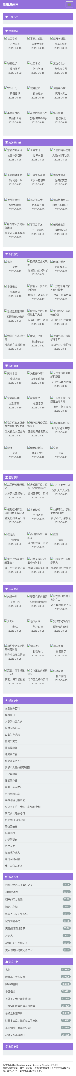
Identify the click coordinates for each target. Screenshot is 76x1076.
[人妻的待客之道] (60, 149)
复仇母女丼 (61, 68)
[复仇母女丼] (58, 63)
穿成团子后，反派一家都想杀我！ (23, 806)
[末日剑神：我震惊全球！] (61, 312)
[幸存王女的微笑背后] (38, 672)
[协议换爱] (56, 112)
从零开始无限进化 (15, 493)
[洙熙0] (9, 621)
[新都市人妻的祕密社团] (15, 225)
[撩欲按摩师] (12, 199)
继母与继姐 (61, 44)
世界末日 (38, 155)
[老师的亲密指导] (37, 112)
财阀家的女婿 (12, 859)
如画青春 (61, 651)
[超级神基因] (58, 261)
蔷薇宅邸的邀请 (38, 601)
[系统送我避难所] (14, 311)
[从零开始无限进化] (15, 486)
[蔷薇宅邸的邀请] (37, 596)
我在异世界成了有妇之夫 (19, 884)
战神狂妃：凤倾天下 (16, 943)
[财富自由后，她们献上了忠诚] (38, 312)
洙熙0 (15, 626)
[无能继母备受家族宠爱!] (38, 424)
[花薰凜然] (33, 397)
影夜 (15, 453)
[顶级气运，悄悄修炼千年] (61, 337)
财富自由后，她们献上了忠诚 (21, 1020)
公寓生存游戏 (38, 180)
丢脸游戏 (38, 515)
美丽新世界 (15, 118)
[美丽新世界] (12, 112)
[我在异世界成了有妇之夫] (61, 597)
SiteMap (46, 1064)
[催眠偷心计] (58, 224)
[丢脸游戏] (33, 509)
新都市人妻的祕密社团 (17, 767)
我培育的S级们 (61, 626)
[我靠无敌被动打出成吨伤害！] (38, 560)
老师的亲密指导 (38, 118)
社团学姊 (15, 44)
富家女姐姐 (38, 44)
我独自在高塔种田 (15, 344)
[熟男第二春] (35, 199)
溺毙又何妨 (11, 906)
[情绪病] (9, 534)
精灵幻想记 (38, 453)
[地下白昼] (33, 621)
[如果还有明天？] (60, 199)
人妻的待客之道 (61, 155)
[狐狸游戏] (56, 670)
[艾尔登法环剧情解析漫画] (61, 374)
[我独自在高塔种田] (15, 337)
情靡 (61, 539)
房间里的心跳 (12, 793)
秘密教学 (15, 68)
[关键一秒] (10, 596)
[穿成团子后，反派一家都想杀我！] (38, 486)
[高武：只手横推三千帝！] (15, 672)
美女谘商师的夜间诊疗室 (19, 950)
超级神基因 (61, 267)
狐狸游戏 (61, 676)
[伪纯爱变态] (58, 174)
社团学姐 (38, 68)
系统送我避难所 (15, 316)
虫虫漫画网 (11, 4)
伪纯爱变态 (61, 180)
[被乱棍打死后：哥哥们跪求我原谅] (15, 510)
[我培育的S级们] (60, 621)
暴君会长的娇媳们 (15, 813)
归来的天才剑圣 (14, 899)
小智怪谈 (15, 291)
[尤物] (8, 261)
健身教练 (38, 93)
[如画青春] (56, 645)
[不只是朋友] (35, 224)
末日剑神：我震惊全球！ (19, 1027)
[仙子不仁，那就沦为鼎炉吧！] (61, 510)
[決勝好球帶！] (36, 373)
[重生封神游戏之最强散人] (15, 560)
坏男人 (9, 935)
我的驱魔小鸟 (12, 921)
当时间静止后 (15, 180)
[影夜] (8, 447)
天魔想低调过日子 (15, 928)
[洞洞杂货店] (58, 87)
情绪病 (15, 539)
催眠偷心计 (61, 229)
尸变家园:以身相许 (15, 819)
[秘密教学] (10, 63)
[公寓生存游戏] (36, 174)
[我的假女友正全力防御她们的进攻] (15, 424)
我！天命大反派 (61, 490)
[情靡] (54, 534)
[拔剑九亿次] (35, 335)
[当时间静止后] (13, 174)
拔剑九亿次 (38, 341)
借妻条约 (10, 833)
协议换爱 (61, 118)
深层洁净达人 (12, 852)
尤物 (15, 267)
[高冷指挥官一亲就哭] (38, 535)
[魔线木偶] (10, 373)
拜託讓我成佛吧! (61, 428)
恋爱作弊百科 (15, 155)
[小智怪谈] (10, 286)
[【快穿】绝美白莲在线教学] (61, 287)
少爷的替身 (11, 839)
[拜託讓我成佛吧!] (60, 422)
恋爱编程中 (15, 403)
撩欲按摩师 (15, 205)
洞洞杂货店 (61, 93)
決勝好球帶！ (38, 378)
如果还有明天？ (61, 205)
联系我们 (55, 1064)
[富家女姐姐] (35, 38)
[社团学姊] (10, 38)
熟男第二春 (38, 205)
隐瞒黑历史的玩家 (38, 270)
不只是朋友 (38, 229)
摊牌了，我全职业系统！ (19, 998)
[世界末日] (33, 149)
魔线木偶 (15, 378)
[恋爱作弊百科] (13, 149)
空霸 (61, 453)
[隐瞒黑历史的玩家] (38, 262)
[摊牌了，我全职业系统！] (38, 287)
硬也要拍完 (11, 826)
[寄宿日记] (10, 87)
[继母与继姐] (58, 38)
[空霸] (54, 447)
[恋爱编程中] (12, 397)
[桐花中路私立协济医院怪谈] (15, 647)
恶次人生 (10, 846)
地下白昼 (38, 626)
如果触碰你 (11, 892)
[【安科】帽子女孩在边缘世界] (61, 399)
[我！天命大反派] (60, 484)
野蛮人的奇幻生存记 (16, 914)
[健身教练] (33, 87)
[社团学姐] (33, 63)
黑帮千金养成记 (13, 787)
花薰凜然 (38, 403)
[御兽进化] (33, 645)
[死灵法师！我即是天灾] (61, 560)
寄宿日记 (15, 93)
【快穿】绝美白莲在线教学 (20, 1006)
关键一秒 (15, 601)
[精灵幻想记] (35, 447)
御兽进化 (38, 651)
